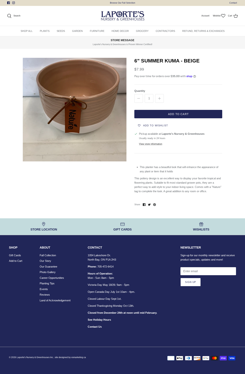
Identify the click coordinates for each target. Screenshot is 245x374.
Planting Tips (47, 283)
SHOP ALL (27, 31)
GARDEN (77, 31)
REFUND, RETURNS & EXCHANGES (203, 31)
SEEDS (61, 31)
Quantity (139, 90)
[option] (75, 110)
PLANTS (45, 31)
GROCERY (142, 31)
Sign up (190, 282)
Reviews (45, 294)
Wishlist (216, 15)
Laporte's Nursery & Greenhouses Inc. (35, 357)
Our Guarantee (48, 266)
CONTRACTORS (165, 31)
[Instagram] (13, 2)
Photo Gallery (48, 272)
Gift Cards (15, 255)
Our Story (45, 260)
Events (44, 289)
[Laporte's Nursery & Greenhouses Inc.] (122, 15)
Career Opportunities (52, 277)
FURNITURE (97, 31)
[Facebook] (8, 2)
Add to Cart (178, 114)
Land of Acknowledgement (55, 300)
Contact (233, 3)
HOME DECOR (120, 31)
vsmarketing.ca (78, 357)
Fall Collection (48, 255)
